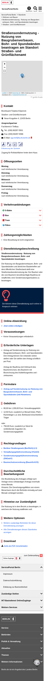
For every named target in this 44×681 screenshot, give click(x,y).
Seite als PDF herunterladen (16, 546)
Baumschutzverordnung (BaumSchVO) (21, 462)
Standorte (22, 15)
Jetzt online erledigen (13, 326)
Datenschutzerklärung (12, 580)
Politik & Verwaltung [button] (10, 641)
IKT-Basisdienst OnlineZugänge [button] (16, 600)
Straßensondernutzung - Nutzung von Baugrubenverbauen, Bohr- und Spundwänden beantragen (21, 21)
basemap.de (16, 93)
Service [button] (4, 628)
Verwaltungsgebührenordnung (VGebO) (21, 452)
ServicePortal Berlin (8, 15)
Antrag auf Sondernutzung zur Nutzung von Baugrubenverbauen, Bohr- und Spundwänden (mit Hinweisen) (23, 392)
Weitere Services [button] (9, 607)
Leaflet (4, 93)
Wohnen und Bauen (10, 17)
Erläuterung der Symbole (10, 148)
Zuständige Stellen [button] (10, 594)
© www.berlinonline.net (19, 95)
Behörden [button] (5, 635)
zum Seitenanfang (31, 555)
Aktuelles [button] (5, 648)
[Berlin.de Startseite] (7, 2)
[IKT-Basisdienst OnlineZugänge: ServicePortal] (12, 558)
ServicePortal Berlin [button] (10, 567)
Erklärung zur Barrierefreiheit (15, 587)
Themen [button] (5, 655)
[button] (22, 75)
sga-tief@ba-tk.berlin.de (20, 138)
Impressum (7, 574)
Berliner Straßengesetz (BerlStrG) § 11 (20, 448)
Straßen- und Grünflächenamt (14, 24)
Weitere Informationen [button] (11, 662)
